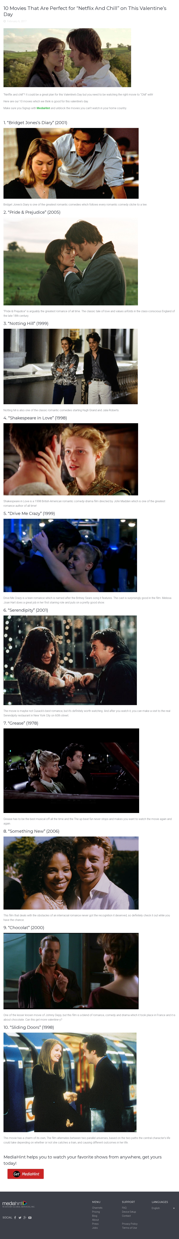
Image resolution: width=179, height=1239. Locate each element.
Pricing (96, 1211)
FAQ (124, 1207)
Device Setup (129, 1211)
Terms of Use (129, 1227)
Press (95, 1223)
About (95, 1219)
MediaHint (43, 108)
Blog (94, 1215)
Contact (126, 1215)
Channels (97, 1207)
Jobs (95, 1227)
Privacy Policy (130, 1223)
